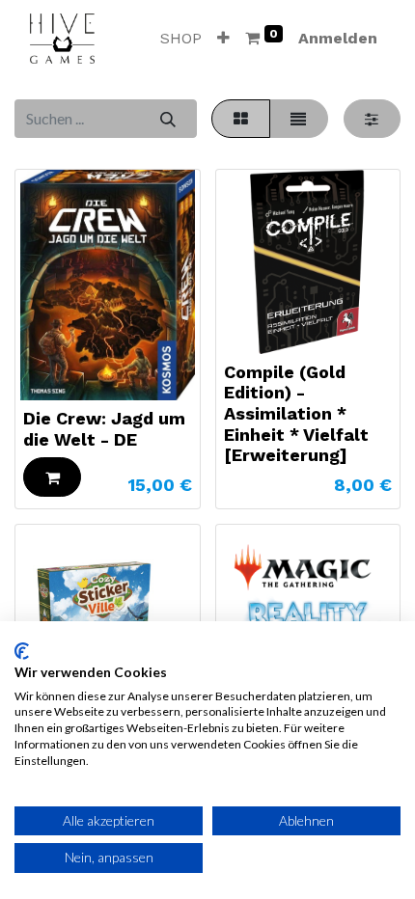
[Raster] (240, 118)
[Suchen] (167, 118)
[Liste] (298, 118)
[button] (223, 38)
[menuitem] (180, 38)
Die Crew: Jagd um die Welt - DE (104, 429)
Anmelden (337, 38)
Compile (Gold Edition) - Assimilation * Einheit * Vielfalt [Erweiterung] (296, 413)
